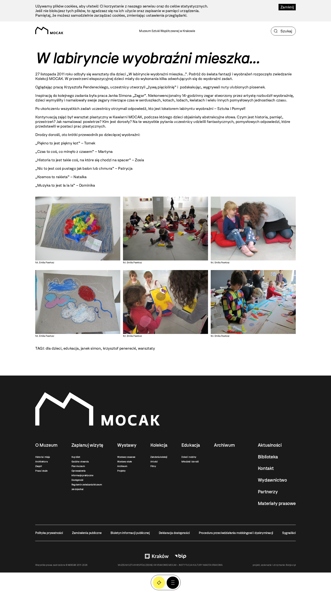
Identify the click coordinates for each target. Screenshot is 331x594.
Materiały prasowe (277, 503)
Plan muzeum (78, 466)
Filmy (153, 466)
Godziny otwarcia (80, 461)
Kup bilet (75, 457)
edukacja (71, 348)
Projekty (121, 471)
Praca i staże (41, 471)
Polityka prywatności (49, 533)
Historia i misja (42, 457)
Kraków (157, 556)
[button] (173, 583)
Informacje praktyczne (82, 475)
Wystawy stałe (124, 461)
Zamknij (287, 7)
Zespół (38, 466)
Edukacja (190, 445)
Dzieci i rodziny (188, 457)
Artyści (153, 461)
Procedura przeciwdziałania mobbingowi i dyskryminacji (236, 533)
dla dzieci (53, 348)
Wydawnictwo (272, 480)
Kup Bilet (159, 583)
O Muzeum (46, 445)
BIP (180, 556)
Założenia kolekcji (158, 457)
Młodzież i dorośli (190, 461)
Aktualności (270, 445)
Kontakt (266, 468)
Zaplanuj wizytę (87, 445)
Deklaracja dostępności (174, 533)
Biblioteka (268, 457)
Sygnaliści (289, 533)
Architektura (41, 461)
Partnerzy (268, 491)
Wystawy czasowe (126, 457)
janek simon (91, 348)
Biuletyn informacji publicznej (130, 533)
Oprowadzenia (78, 471)
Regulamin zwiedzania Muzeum (86, 484)
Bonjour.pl (291, 565)
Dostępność (77, 480)
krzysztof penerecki (119, 348)
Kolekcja (158, 445)
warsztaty (146, 348)
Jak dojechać (77, 489)
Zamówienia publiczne (87, 533)
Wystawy (126, 445)
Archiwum (122, 466)
